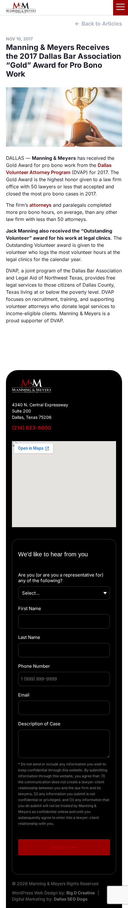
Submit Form (64, 846)
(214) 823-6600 (31, 428)
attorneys (40, 205)
